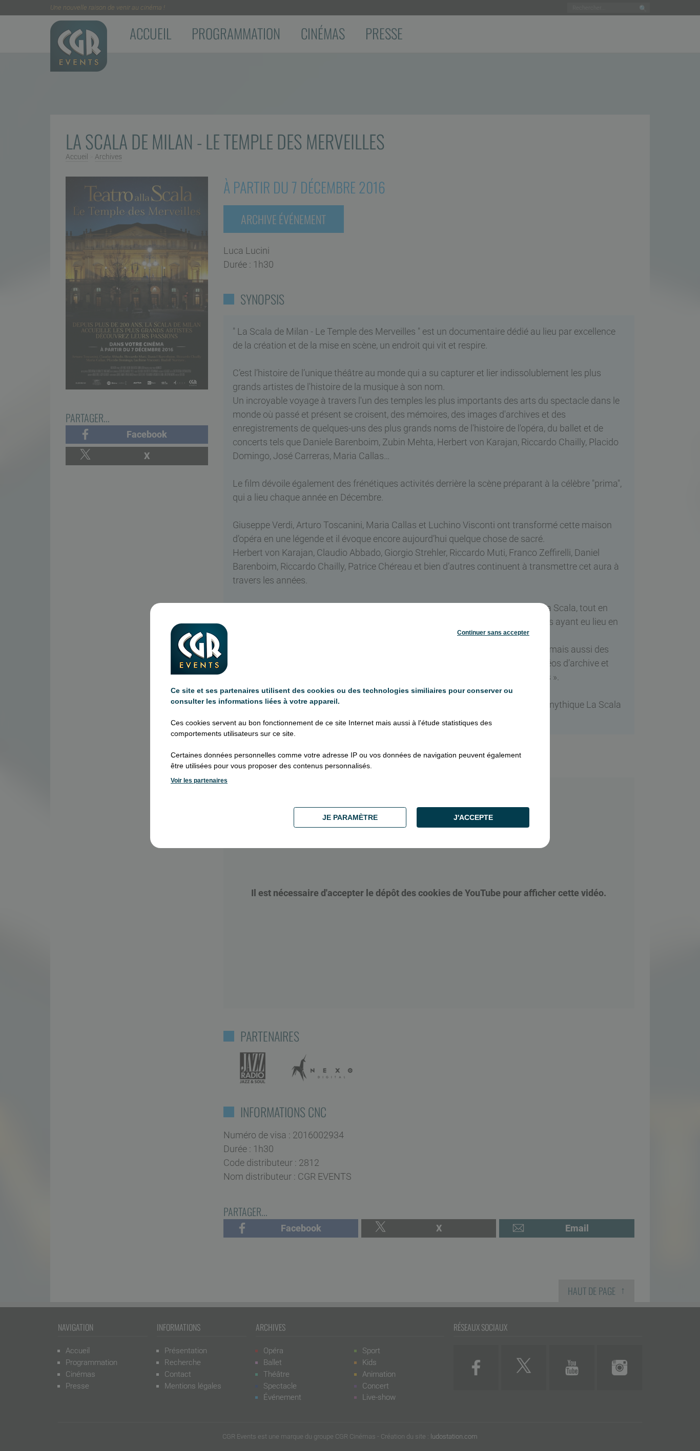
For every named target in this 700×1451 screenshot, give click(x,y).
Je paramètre (350, 817)
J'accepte (473, 817)
